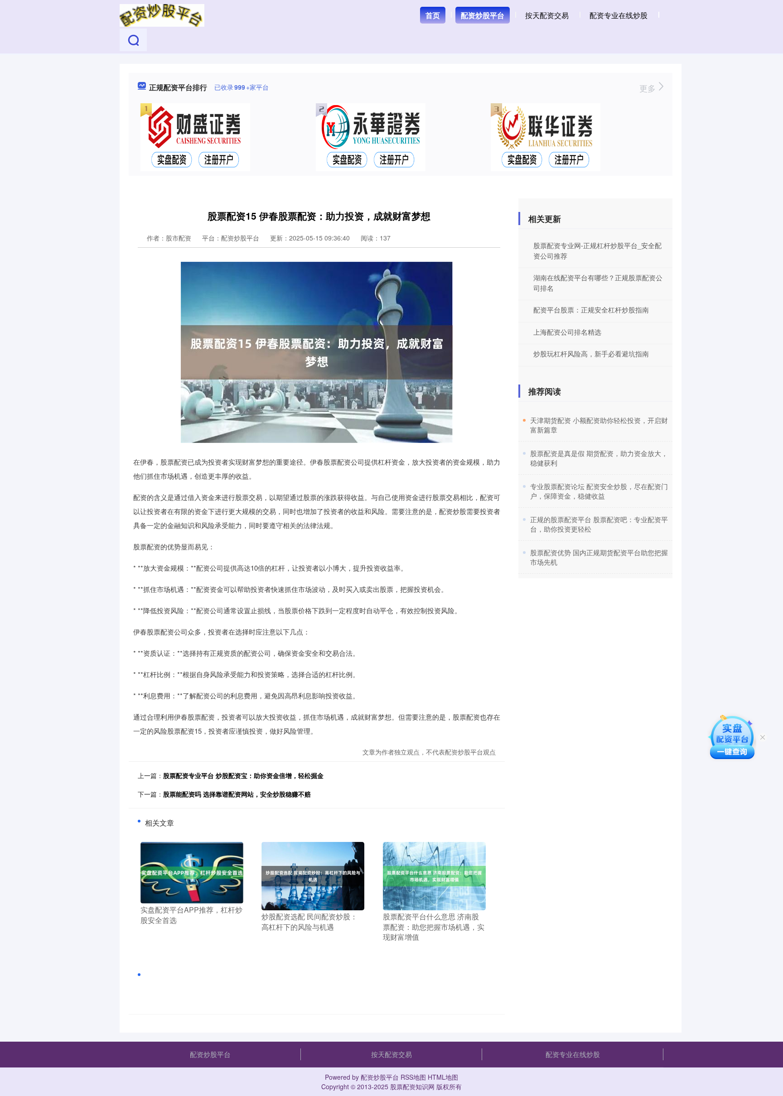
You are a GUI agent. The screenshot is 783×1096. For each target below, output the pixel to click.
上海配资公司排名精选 (567, 331)
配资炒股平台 (482, 15)
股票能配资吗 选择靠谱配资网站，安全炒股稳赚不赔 (237, 793)
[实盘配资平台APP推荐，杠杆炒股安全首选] (191, 871)
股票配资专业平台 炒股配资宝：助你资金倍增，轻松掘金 (243, 775)
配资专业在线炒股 (619, 15)
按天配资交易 (547, 15)
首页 (432, 15)
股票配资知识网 (412, 1086)
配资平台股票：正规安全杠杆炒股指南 (591, 309)
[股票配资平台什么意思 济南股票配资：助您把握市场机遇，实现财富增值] (434, 875)
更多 (648, 88)
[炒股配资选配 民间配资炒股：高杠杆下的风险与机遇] (312, 875)
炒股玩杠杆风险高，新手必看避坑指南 (591, 353)
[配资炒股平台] (162, 14)
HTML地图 (443, 1077)
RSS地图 (413, 1077)
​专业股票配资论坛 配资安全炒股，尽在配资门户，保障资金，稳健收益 (599, 490)
